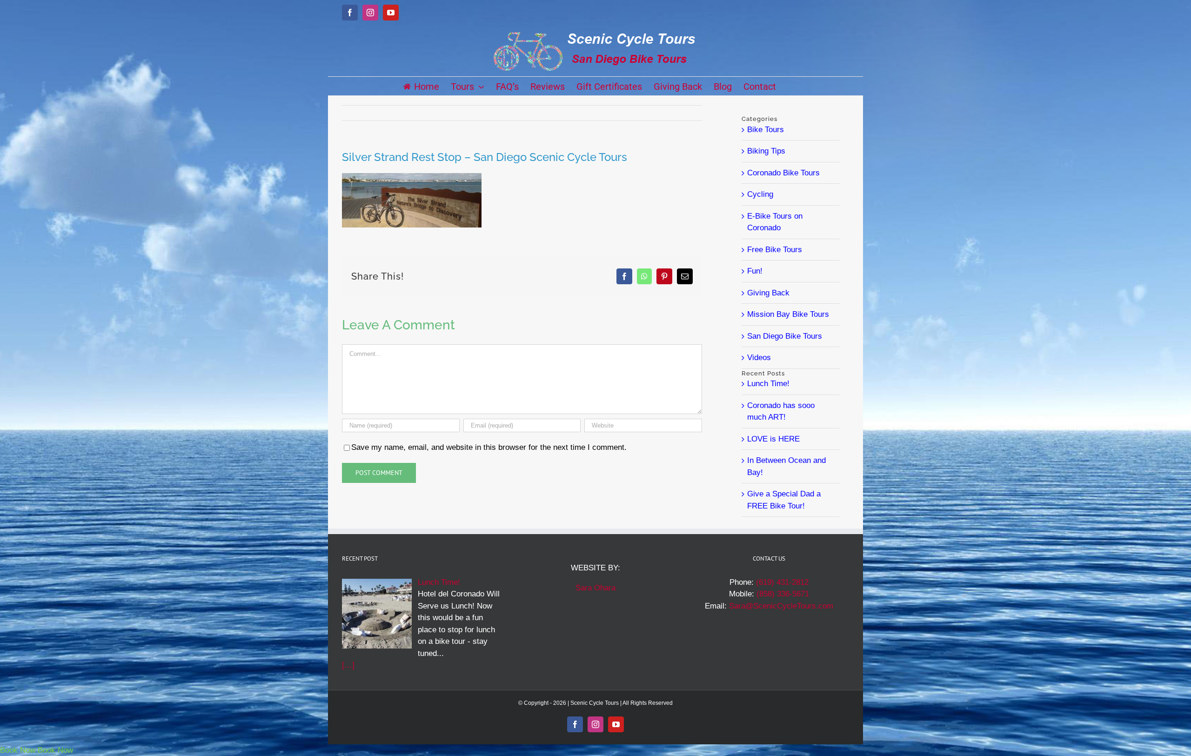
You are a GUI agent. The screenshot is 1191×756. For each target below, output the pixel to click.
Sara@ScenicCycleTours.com (781, 606)
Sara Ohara (595, 587)
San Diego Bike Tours (784, 336)
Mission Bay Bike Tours (788, 314)
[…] (348, 665)
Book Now (17, 750)
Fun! (755, 271)
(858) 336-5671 (782, 593)
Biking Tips (766, 151)
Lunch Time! (768, 383)
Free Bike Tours (774, 249)
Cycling (760, 194)
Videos (759, 357)
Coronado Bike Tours (783, 172)
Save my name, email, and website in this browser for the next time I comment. (489, 447)
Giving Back (768, 292)
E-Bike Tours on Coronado (775, 222)
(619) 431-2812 (782, 582)
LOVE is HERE (773, 439)
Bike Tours (765, 129)
